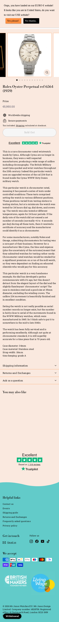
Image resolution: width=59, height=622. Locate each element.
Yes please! (13, 20)
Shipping (20, 125)
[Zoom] (47, 72)
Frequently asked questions (17, 521)
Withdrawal (12, 616)
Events (6, 508)
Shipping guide (10, 512)
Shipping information (15, 365)
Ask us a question (13, 380)
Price (6, 101)
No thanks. (31, 20)
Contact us (8, 504)
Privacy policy (10, 525)
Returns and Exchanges (16, 372)
